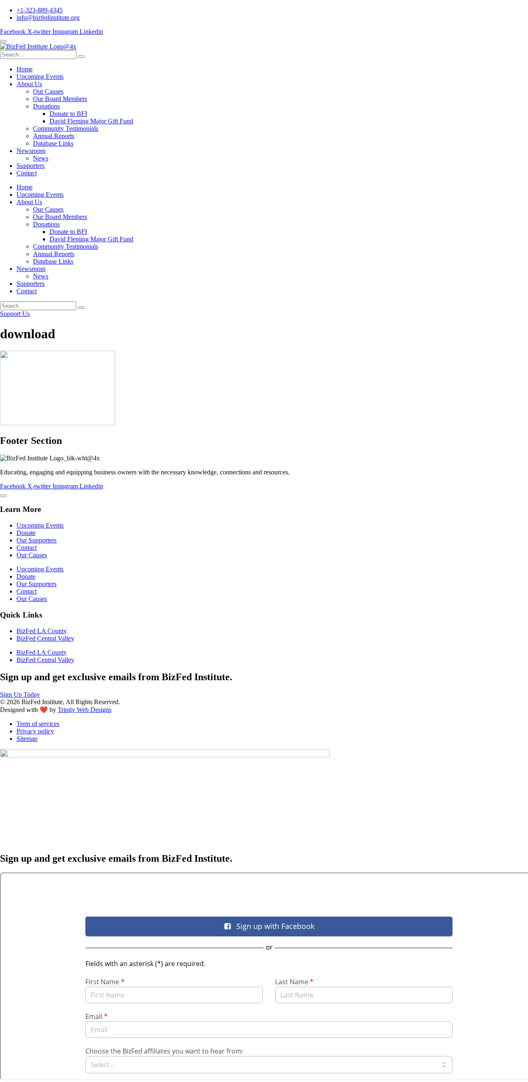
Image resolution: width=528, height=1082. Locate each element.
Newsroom (30, 150)
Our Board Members (60, 98)
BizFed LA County (41, 630)
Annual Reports (53, 135)
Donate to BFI (68, 113)
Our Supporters (36, 540)
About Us (29, 83)
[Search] (81, 56)
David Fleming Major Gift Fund (91, 121)
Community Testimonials (65, 128)
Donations (46, 106)
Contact (26, 173)
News (40, 158)
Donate (25, 532)
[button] (3, 41)
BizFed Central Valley (45, 638)
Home (24, 69)
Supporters (30, 165)
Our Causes (48, 91)
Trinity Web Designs (84, 709)
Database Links (53, 143)
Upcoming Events (40, 76)
